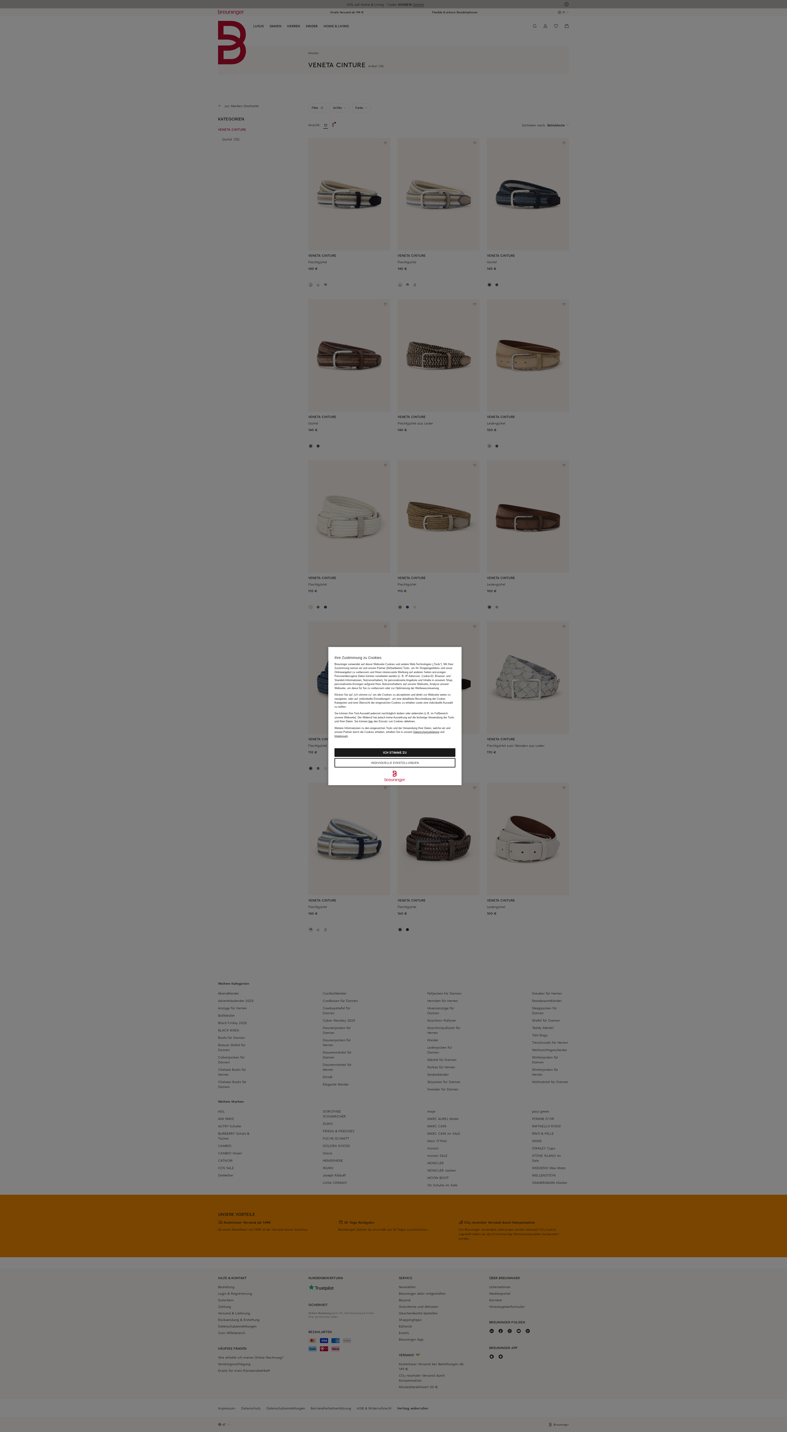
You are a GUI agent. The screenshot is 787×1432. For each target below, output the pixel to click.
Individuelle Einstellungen (395, 762)
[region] (395, 716)
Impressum (341, 735)
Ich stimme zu (395, 752)
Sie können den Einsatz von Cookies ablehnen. (385, 721)
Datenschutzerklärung (426, 732)
